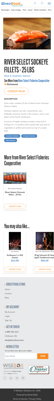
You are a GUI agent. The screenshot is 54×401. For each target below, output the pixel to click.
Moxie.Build (32, 395)
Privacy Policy (35, 399)
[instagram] (23, 378)
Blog (7, 298)
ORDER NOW (16, 91)
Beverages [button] (5, 10)
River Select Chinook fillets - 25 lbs (15, 193)
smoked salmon (29, 136)
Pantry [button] (50, 10)
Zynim (10, 373)
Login (7, 316)
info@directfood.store (14, 340)
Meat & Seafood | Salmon (17, 76)
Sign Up (8, 320)
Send (42, 356)
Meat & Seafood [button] (40, 10)
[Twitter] (17, 378)
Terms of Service (20, 399)
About (7, 289)
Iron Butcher (15, 251)
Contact (8, 293)
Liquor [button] (30, 10)
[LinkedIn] (11, 378)
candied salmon (12, 136)
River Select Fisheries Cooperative (33, 81)
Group (16, 371)
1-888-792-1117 (12, 332)
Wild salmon (10, 140)
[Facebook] (5, 378)
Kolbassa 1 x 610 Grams (15, 256)
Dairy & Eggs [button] (16, 10)
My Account (10, 312)
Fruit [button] (24, 10)
